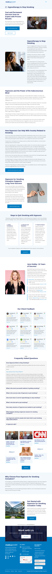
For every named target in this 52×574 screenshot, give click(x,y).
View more (26, 467)
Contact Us (20, 571)
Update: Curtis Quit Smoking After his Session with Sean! (10, 443)
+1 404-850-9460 (25, 554)
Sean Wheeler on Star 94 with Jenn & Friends (25, 441)
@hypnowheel (35, 297)
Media (16, 571)
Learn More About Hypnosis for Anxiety (14, 170)
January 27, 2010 (43, 284)
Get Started (32, 518)
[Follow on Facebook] (5, 556)
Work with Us (25, 252)
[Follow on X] (8, 556)
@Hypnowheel (31, 279)
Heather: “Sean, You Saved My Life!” (39, 455)
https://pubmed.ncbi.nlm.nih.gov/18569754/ (14, 371)
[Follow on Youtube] (10, 556)
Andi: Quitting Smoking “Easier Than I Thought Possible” (25, 459)
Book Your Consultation (12, 28)
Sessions (12, 571)
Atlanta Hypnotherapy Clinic (22, 524)
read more (8, 445)
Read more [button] (8, 322)
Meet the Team (10, 33)
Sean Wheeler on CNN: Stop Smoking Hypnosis (40, 440)
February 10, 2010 (43, 299)
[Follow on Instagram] (8, 558)
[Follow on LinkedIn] (12, 556)
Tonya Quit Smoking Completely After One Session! (11, 459)
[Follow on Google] (5, 558)
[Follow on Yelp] (14, 556)
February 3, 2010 (43, 291)
